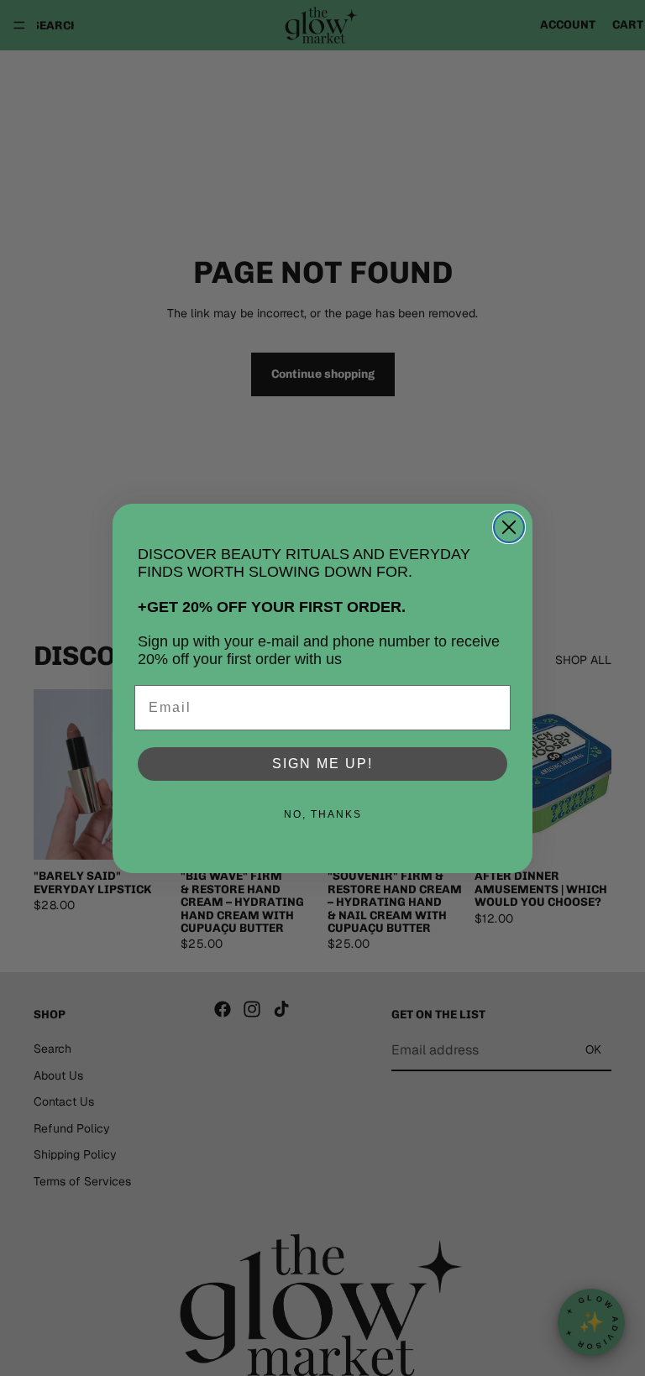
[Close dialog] (509, 527)
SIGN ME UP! (322, 763)
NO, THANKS (323, 814)
